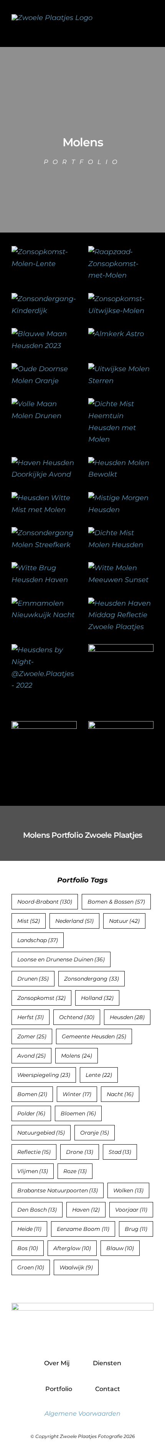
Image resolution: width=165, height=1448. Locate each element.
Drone (79, 1151)
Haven (86, 1209)
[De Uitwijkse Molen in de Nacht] (120, 369)
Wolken (128, 1190)
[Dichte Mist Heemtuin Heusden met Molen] (120, 404)
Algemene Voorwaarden (82, 1413)
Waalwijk (76, 1267)
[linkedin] (99, 1337)
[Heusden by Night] (44, 650)
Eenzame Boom (83, 1228)
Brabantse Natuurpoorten (57, 1190)
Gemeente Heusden (94, 1036)
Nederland (74, 920)
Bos (27, 1248)
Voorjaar (131, 1209)
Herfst (30, 1017)
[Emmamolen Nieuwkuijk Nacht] (44, 603)
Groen (31, 1267)
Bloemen (78, 1113)
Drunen (33, 978)
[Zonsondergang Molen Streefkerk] (44, 533)
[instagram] (82, 1337)
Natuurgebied (41, 1132)
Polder (31, 1113)
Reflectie (34, 1151)
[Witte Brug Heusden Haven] (44, 568)
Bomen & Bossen (116, 901)
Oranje (94, 1132)
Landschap (37, 940)
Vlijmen (32, 1171)
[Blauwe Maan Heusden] (44, 334)
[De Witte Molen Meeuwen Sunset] (120, 568)
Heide (29, 1228)
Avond (31, 1055)
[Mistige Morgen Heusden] (120, 498)
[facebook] (66, 1337)
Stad (120, 1151)
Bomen (32, 1094)
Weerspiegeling (44, 1074)
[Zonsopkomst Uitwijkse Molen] (120, 299)
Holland (97, 997)
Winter (77, 1094)
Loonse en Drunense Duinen (61, 959)
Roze (75, 1171)
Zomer (32, 1036)
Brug (136, 1228)
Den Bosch (37, 1209)
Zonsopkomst (41, 997)
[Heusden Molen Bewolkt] (120, 463)
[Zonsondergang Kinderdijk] (44, 299)
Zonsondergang (91, 978)
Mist (28, 920)
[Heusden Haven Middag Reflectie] (120, 603)
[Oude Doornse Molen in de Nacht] (116, 334)
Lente (99, 1074)
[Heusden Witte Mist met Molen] (44, 498)
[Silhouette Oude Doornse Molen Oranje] (44, 369)
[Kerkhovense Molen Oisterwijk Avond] (120, 727)
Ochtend (76, 1017)
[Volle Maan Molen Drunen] (44, 404)
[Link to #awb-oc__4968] (149, 23)
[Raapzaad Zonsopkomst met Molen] (120, 252)
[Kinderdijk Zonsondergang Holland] (120, 650)
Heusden (127, 1017)
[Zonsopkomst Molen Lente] (44, 252)
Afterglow (72, 1248)
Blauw (120, 1248)
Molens (76, 1055)
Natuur (124, 920)
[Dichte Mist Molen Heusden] (120, 533)
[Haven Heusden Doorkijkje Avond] (44, 463)
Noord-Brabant (45, 901)
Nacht (120, 1094)
